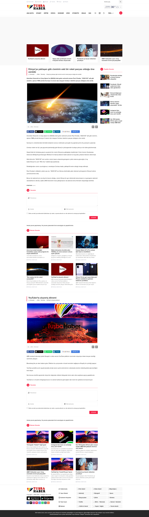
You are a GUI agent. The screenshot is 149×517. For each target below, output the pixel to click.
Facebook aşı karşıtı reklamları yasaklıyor (86, 59)
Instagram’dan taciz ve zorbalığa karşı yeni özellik (61, 445)
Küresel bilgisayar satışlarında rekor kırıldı (115, 94)
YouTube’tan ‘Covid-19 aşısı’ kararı (61, 472)
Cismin (34, 185)
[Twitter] (31, 503)
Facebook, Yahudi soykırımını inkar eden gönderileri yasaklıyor (115, 86)
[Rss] (48, 503)
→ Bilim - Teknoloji (40, 74)
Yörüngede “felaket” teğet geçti (36, 445)
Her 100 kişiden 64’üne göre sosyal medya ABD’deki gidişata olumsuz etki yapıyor (87, 446)
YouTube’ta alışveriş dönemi (36, 59)
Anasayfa (32, 74)
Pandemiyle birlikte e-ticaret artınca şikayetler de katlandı (116, 78)
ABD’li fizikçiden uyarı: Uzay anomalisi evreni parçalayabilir (111, 59)
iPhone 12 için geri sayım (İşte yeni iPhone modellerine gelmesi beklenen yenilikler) (86, 278)
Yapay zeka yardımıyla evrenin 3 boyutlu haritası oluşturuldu (62, 59)
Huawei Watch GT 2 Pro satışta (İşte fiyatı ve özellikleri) (85, 251)
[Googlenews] (39, 503)
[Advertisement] (74, 29)
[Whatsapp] (42, 503)
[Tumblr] (45, 503)
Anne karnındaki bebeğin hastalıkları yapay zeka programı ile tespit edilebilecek (38, 251)
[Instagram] (34, 503)
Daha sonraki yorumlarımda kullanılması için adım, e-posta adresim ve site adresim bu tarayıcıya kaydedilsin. (57, 213)
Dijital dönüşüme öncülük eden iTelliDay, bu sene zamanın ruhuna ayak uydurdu (61, 251)
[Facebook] (28, 503)
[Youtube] (36, 503)
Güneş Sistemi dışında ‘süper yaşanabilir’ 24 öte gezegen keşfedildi (116, 104)
